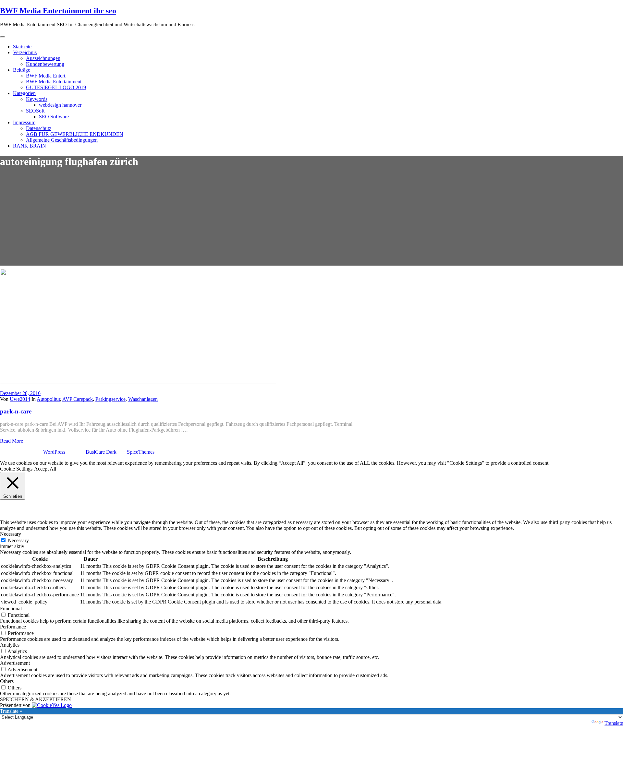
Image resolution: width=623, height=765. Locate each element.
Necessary (18, 540)
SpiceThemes (140, 452)
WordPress (54, 452)
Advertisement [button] (15, 663)
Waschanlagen (143, 399)
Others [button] (7, 681)
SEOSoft (35, 111)
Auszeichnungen (43, 58)
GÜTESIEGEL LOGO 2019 (56, 87)
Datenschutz (38, 128)
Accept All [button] (45, 469)
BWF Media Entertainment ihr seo (58, 10)
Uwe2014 (20, 399)
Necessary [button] (10, 534)
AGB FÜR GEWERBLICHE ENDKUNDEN (74, 134)
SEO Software (54, 116)
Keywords (36, 99)
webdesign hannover (60, 105)
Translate (614, 723)
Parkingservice (110, 399)
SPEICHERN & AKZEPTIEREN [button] (35, 699)
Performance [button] (13, 626)
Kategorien (24, 93)
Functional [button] (11, 608)
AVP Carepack (77, 399)
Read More (11, 441)
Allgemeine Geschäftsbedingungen (62, 140)
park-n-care (15, 411)
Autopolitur (48, 399)
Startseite (22, 46)
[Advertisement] (311, 220)
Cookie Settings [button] (16, 469)
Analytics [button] (9, 645)
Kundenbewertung (45, 64)
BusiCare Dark (101, 452)
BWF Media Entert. (46, 75)
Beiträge (21, 70)
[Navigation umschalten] (2, 37)
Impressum (24, 122)
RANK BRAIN (29, 146)
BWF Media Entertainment (53, 81)
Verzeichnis (25, 52)
